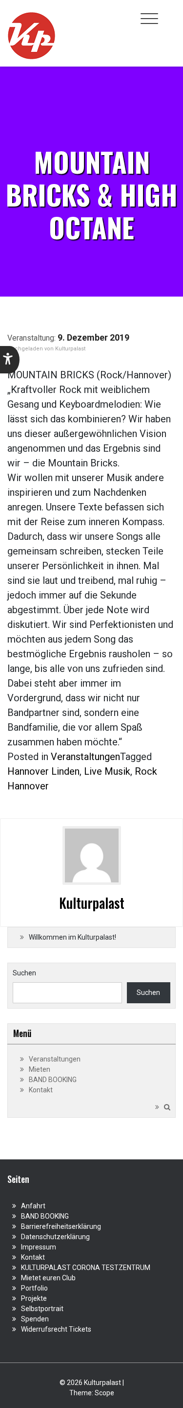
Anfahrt (33, 1206)
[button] (10, 359)
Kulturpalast (70, 349)
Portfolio (34, 1288)
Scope (104, 1393)
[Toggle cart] (170, 13)
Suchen (24, 973)
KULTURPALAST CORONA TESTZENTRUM (85, 1267)
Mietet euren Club (48, 1278)
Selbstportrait (42, 1309)
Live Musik (107, 771)
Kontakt (41, 1090)
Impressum (38, 1247)
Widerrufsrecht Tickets (56, 1329)
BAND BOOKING (53, 1080)
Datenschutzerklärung (55, 1237)
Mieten (39, 1069)
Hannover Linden (43, 771)
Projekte (34, 1298)
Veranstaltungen (85, 756)
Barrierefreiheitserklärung (61, 1226)
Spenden (35, 1319)
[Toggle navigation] (149, 18)
